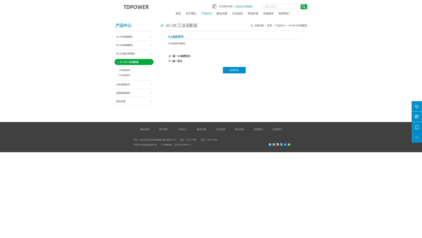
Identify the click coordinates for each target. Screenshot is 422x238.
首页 (178, 13)
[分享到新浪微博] (277, 144)
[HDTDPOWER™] (136, 5)
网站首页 (144, 129)
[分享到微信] (289, 144)
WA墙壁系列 (124, 70)
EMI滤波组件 (123, 84)
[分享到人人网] (285, 144)
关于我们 (191, 13)
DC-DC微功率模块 (125, 53)
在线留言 (268, 13)
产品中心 (206, 13)
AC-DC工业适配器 (129, 62)
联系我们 (284, 13)
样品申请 (253, 13)
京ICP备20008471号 (182, 145)
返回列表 (234, 70)
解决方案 (222, 13)
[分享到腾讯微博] (281, 144)
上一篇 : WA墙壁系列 (179, 56)
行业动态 (237, 13)
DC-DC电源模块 (124, 45)
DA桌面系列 (124, 75)
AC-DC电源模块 (124, 36)
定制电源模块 (123, 93)
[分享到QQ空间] (273, 144)
